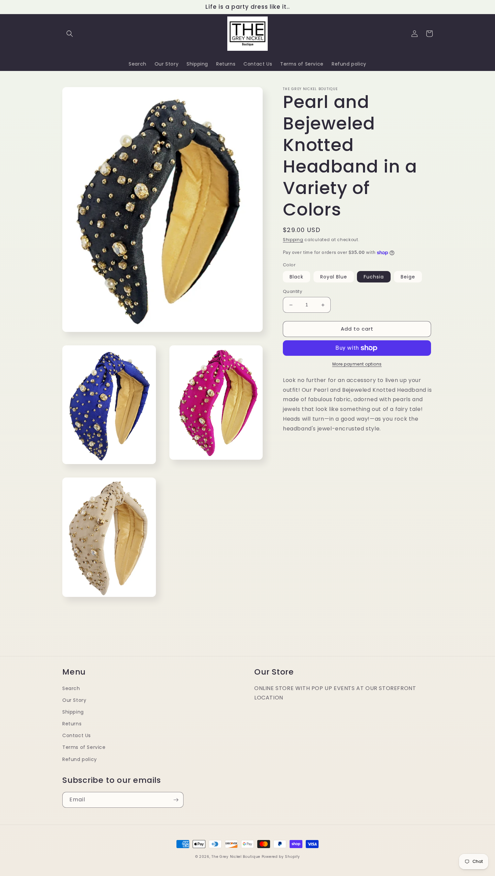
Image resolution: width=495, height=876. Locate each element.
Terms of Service (84, 747)
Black (296, 277)
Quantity (292, 292)
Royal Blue (333, 277)
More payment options (357, 364)
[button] (69, 33)
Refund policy (79, 759)
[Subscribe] (175, 800)
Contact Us (76, 735)
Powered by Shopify (281, 856)
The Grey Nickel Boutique (235, 856)
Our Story (74, 700)
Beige (408, 277)
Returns (71, 723)
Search (71, 688)
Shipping (293, 239)
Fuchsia (374, 277)
